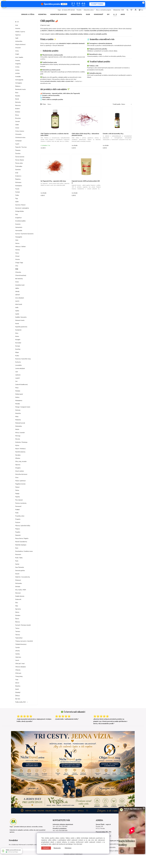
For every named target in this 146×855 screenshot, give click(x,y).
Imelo (17, 282)
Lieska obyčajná (20, 368)
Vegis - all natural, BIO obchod (66, 10)
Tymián (17, 647)
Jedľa (16, 307)
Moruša (17, 439)
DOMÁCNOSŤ (98, 14)
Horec (17, 253)
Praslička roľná (19, 516)
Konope (17, 346)
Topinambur (19, 638)
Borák (17, 99)
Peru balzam (19, 500)
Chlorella (18, 272)
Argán (17, 54)
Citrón (17, 128)
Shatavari (18, 580)
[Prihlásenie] (135, 10)
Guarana (17, 224)
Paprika (17, 497)
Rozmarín (18, 554)
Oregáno (18, 468)
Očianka (17, 458)
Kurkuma (18, 362)
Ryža (16, 561)
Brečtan (17, 112)
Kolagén (17, 340)
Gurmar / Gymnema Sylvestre (24, 234)
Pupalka (17, 532)
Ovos (16, 477)
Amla (17, 51)
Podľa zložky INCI (20, 702)
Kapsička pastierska (21, 327)
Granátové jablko (20, 221)
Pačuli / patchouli (20, 481)
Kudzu (17, 356)
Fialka (17, 195)
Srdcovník (18, 599)
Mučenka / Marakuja (21, 442)
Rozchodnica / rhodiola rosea (24, 551)
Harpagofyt (18, 237)
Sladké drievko (19, 596)
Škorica (17, 622)
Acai (16, 25)
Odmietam (68, 848)
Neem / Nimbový (20, 449)
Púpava (17, 529)
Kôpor (17, 352)
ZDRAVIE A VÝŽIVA (27, 14)
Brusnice (18, 118)
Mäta (16, 416)
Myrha (17, 445)
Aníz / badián (19, 57)
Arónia (17, 70)
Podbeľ (17, 510)
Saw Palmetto (19, 567)
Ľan (16, 381)
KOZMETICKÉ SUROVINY (58, 14)
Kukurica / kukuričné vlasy (23, 359)
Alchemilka (18, 41)
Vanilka (17, 654)
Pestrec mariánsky (20, 503)
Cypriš (17, 144)
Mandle (17, 404)
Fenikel (17, 192)
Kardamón (18, 330)
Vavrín (17, 660)
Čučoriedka (18, 166)
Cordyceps (18, 141)
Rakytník (18, 535)
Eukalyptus (18, 186)
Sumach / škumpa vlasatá (23, 625)
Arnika (17, 67)
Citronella (18, 134)
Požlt (16, 513)
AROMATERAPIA (76, 14)
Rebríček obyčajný (20, 545)
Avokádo (18, 76)
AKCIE (123, 14)
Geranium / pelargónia (22, 208)
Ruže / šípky (19, 558)
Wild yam (18, 673)
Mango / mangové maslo (22, 407)
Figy (16, 198)
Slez (16, 603)
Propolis (17, 519)
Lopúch (17, 378)
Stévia (17, 612)
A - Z (115, 14)
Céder (17, 125)
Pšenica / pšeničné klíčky (22, 526)
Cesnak (17, 121)
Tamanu (17, 631)
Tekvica (17, 635)
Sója (16, 606)
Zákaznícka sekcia (89, 10)
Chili (16, 269)
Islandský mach (20, 285)
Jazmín (17, 301)
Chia (16, 266)
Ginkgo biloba (19, 211)
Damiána (18, 170)
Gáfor (17, 202)
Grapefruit (18, 218)
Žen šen (17, 699)
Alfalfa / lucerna (20, 32)
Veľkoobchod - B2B (118, 10)
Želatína (17, 686)
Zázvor (17, 683)
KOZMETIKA (42, 14)
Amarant (18, 48)
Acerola (17, 28)
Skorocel (18, 593)
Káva (16, 333)
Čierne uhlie (19, 163)
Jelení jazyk (18, 304)
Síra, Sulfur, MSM (20, 590)
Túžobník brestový (20, 644)
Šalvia (17, 619)
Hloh (16, 240)
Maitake (17, 391)
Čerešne (17, 153)
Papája (17, 493)
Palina (17, 490)
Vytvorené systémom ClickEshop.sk (73, 854)
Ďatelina (17, 179)
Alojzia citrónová (20, 44)
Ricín (16, 548)
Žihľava (17, 696)
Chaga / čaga (19, 263)
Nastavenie (57, 848)
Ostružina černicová (21, 474)
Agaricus (18, 35)
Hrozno (17, 259)
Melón (17, 429)
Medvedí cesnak (20, 423)
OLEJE (88, 14)
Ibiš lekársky (19, 279)
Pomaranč (18, 506)
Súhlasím (46, 848)
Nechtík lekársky (20, 452)
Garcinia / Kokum (20, 205)
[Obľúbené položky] (131, 10)
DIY (108, 14)
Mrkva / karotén (20, 433)
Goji (16, 214)
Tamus (17, 628)
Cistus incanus (19, 131)
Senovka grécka (20, 570)
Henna (17, 243)
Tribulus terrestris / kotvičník (24, 641)
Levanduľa (18, 365)
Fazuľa (17, 189)
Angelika (18, 64)
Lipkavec (18, 375)
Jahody (17, 291)
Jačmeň (17, 295)
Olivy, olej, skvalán (21, 461)
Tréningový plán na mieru (114, 844)
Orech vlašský (19, 471)
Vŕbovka (17, 670)
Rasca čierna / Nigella (21, 538)
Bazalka (17, 96)
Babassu (17, 86)
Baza (16, 93)
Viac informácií (77, 844)
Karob (17, 323)
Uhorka (17, 651)
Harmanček (18, 230)
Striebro (17, 615)
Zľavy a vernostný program (103, 10)
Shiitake (17, 587)
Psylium (17, 522)
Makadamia (18, 400)
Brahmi (17, 109)
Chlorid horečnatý (20, 275)
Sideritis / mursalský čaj (22, 577)
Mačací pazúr (19, 394)
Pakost (17, 487)
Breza (17, 115)
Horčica (17, 250)
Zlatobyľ (17, 692)
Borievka (18, 102)
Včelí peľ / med (19, 663)
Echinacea (18, 182)
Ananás (17, 60)
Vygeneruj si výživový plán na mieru (117, 851)
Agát (16, 38)
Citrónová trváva (20, 137)
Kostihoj (17, 349)
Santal (17, 564)
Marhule (17, 410)
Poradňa (79, 10)
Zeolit (17, 689)
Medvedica (18, 426)
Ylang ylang (18, 676)
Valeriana (18, 657)
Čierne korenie (19, 157)
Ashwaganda (19, 80)
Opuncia (17, 465)
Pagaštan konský (20, 484)
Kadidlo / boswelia (20, 317)
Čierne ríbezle (19, 160)
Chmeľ (17, 256)
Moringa (17, 436)
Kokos (17, 336)
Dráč (16, 173)
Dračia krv (18, 176)
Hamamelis (18, 227)
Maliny (17, 397)
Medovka (18, 420)
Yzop (16, 680)
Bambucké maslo (20, 89)
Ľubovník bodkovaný (21, 384)
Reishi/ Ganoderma (21, 542)
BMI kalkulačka (110, 847)
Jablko (17, 288)
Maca (16, 388)
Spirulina (18, 609)
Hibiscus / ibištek (20, 246)
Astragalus (18, 83)
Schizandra (18, 583)
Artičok (17, 73)
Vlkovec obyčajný (20, 667)
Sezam (17, 574)
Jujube (17, 314)
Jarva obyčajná (19, 298)
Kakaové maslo (19, 320)
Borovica (18, 105)
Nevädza (17, 455)
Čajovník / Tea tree (21, 147)
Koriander (18, 343)
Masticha (18, 413)
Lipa (16, 372)
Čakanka (17, 150)
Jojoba (17, 311)
